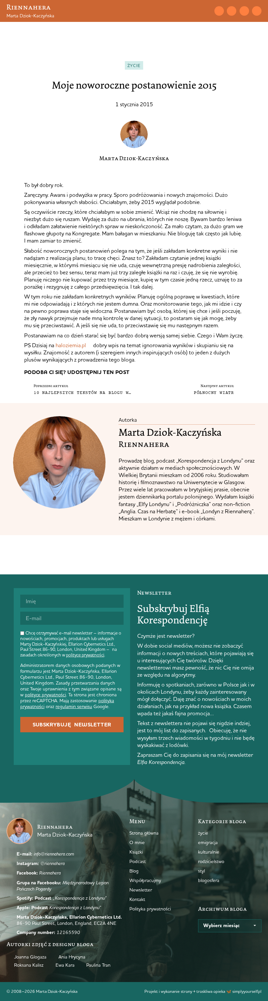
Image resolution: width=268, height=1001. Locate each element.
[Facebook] (244, 11)
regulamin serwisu (74, 706)
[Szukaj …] (206, 11)
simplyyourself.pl (246, 991)
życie (134, 65)
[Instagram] (231, 11)
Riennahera (29, 7)
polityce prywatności (85, 654)
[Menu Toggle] (194, 11)
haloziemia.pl (71, 345)
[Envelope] (219, 11)
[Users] (256, 11)
